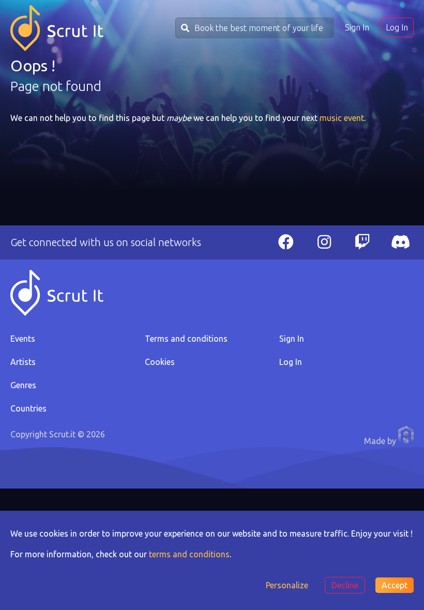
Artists (23, 362)
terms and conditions (189, 554)
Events (22, 338)
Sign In (357, 27)
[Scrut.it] (56, 28)
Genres (23, 385)
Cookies (160, 362)
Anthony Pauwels (406, 434)
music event (342, 118)
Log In (397, 27)
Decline (344, 585)
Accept (394, 585)
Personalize (287, 585)
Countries (28, 408)
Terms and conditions (186, 338)
